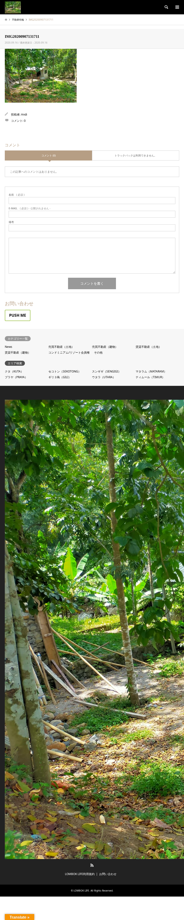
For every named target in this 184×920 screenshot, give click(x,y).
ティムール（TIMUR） (150, 377)
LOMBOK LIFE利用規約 (80, 874)
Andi (24, 114)
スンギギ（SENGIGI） (106, 371)
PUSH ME (17, 315)
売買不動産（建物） (105, 347)
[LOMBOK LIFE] (13, 7)
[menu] (177, 7)
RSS (92, 865)
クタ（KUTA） (14, 371)
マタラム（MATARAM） (151, 371)
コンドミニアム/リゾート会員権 (69, 352)
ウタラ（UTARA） (103, 377)
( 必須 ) (16, 194)
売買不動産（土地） (61, 347)
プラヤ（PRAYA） (16, 377)
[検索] (166, 7)
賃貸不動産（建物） (18, 352)
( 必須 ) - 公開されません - (30, 208)
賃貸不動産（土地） (148, 347)
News (8, 347)
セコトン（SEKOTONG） (64, 371)
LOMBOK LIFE (81, 890)
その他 (98, 352)
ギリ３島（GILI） (59, 377)
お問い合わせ (107, 874)
